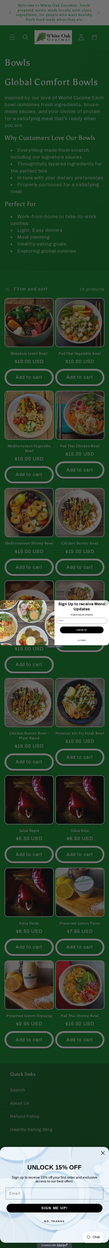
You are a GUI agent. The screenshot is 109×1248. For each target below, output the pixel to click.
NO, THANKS (82, 640)
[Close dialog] (106, 603)
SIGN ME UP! (81, 630)
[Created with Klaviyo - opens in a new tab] (54, 646)
